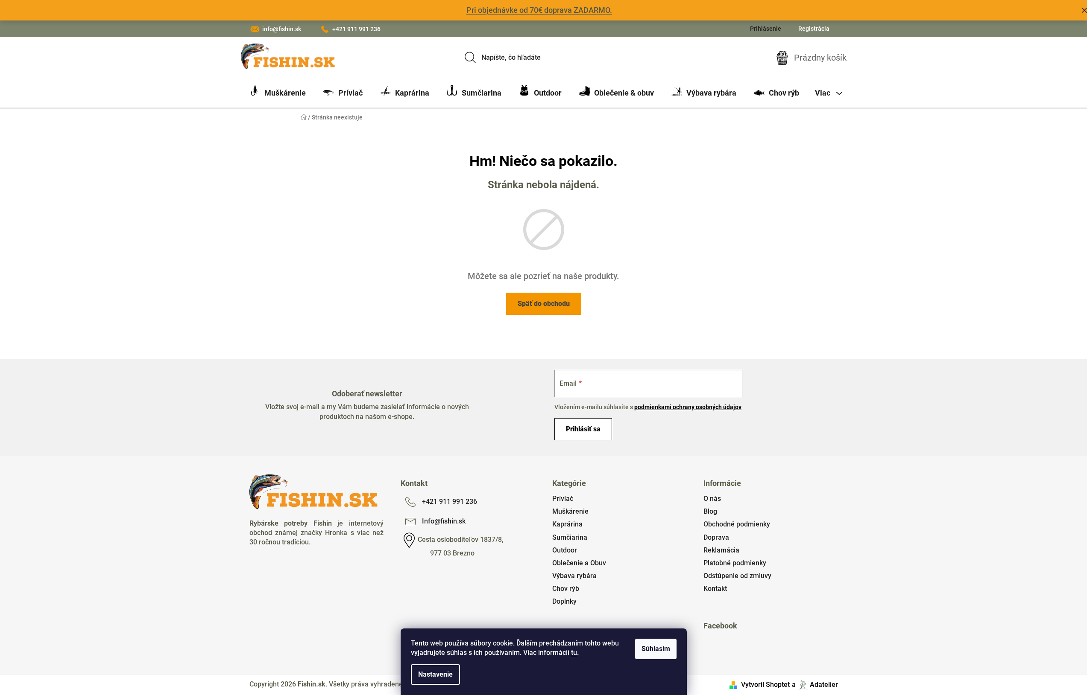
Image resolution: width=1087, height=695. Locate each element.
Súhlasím (656, 649)
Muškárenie (570, 511)
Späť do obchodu (544, 304)
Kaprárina (567, 524)
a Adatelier (815, 684)
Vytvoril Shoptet (765, 684)
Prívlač (562, 498)
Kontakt (715, 588)
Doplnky (564, 601)
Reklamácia (721, 550)
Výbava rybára (574, 576)
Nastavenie (435, 674)
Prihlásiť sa (583, 429)
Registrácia (813, 28)
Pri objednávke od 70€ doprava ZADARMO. (539, 10)
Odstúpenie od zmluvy (737, 576)
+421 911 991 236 (356, 29)
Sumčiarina (569, 537)
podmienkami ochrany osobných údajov (687, 407)
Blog (710, 511)
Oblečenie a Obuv (579, 563)
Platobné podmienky (734, 563)
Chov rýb (565, 588)
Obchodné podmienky (736, 524)
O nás (712, 498)
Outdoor (564, 550)
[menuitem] (277, 93)
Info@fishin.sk (444, 521)
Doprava (716, 537)
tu (574, 652)
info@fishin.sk (281, 29)
